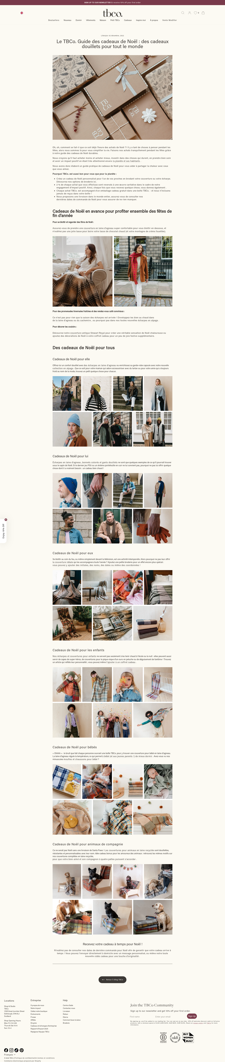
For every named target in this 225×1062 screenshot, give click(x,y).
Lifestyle (104, 35)
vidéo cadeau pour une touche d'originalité (117, 956)
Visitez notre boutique (39, 1011)
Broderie (66, 1023)
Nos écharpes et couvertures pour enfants (74, 656)
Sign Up (192, 1016)
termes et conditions (46, 1058)
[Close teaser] (6, 519)
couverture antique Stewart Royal (87, 332)
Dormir (79, 20)
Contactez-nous (69, 1008)
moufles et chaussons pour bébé (80, 759)
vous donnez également (153, 187)
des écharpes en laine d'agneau (100, 365)
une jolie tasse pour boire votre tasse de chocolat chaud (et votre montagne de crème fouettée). (116, 231)
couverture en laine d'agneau (99, 228)
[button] (3, 531)
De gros (34, 1023)
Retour (65, 1014)
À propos (154, 20)
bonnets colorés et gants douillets (100, 462)
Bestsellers (53, 20)
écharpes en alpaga (148, 320)
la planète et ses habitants (126, 161)
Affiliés (33, 1020)
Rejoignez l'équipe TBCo (40, 1032)
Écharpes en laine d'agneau (67, 462)
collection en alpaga (63, 368)
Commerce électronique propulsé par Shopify (22, 1061)
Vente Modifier (169, 20)
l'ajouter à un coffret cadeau (120, 662)
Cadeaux (128, 20)
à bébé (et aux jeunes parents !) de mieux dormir (127, 756)
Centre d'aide (68, 1005)
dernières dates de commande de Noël (76, 199)
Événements (35, 1014)
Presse (33, 1017)
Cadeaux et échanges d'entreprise (44, 1026)
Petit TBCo (115, 20)
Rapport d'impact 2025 (39, 1029)
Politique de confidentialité (26, 1058)
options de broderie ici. (84, 181)
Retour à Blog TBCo (114, 979)
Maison (103, 20)
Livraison (66, 1011)
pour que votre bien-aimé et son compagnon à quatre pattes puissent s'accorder (94, 859)
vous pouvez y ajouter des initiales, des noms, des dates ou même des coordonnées (96, 565)
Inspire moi (141, 20)
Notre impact (36, 1008)
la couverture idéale (63, 562)
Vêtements (90, 20)
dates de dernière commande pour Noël (107, 950)
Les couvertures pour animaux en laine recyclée (129, 850)
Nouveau (67, 20)
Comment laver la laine (71, 1020)
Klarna (65, 1017)
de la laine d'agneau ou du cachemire (72, 320)
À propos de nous (37, 1005)
